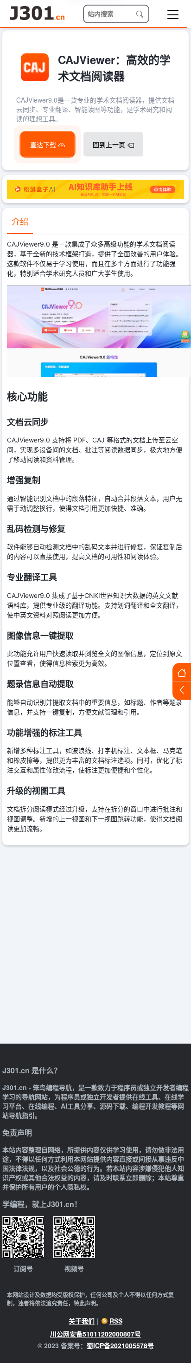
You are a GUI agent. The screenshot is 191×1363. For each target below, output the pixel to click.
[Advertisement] (95, 945)
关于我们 (82, 1320)
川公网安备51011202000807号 (95, 1333)
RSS (115, 1320)
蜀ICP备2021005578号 (120, 1345)
